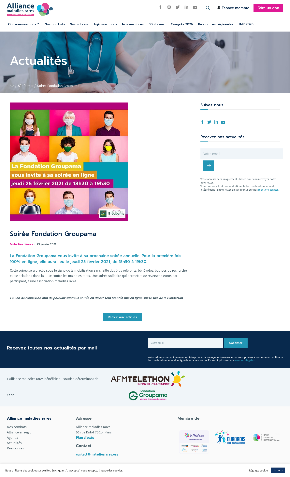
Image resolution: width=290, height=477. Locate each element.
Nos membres (133, 24)
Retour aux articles (122, 317)
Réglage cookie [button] (258, 470)
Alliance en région (20, 432)
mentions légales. (268, 189)
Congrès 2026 (182, 24)
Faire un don (268, 8)
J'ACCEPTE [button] (278, 470)
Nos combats (55, 24)
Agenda (12, 437)
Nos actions (79, 24)
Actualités (14, 443)
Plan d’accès (85, 437)
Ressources (15, 448)
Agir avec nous (105, 24)
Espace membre (236, 8)
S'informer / (27, 85)
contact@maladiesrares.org (97, 454)
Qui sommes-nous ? (23, 24)
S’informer (157, 24)
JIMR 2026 (246, 24)
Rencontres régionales (215, 24)
